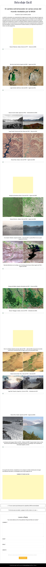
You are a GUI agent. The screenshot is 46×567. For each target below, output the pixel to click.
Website (4, 550)
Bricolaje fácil (23, 2)
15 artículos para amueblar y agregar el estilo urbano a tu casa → (23, 510)
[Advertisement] (23, 36)
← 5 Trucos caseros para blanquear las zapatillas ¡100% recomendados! (23, 505)
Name (4, 539)
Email (4, 544)
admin (29, 14)
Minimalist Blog (26, 565)
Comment (5, 522)
